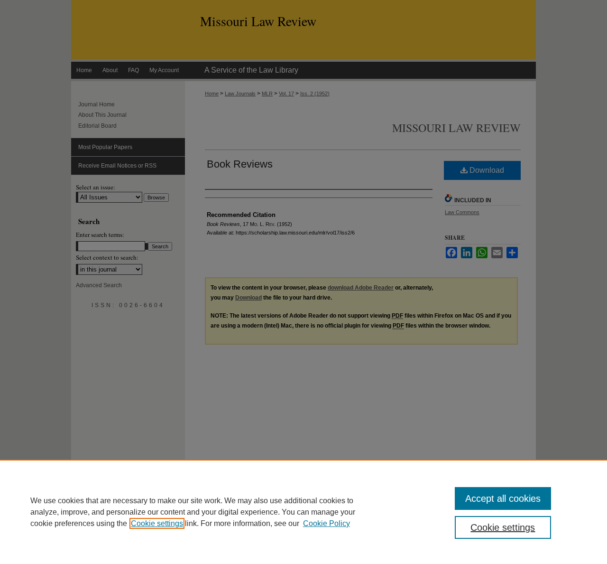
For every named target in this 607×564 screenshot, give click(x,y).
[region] (303, 512)
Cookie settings (157, 523)
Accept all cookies (503, 498)
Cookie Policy (326, 523)
